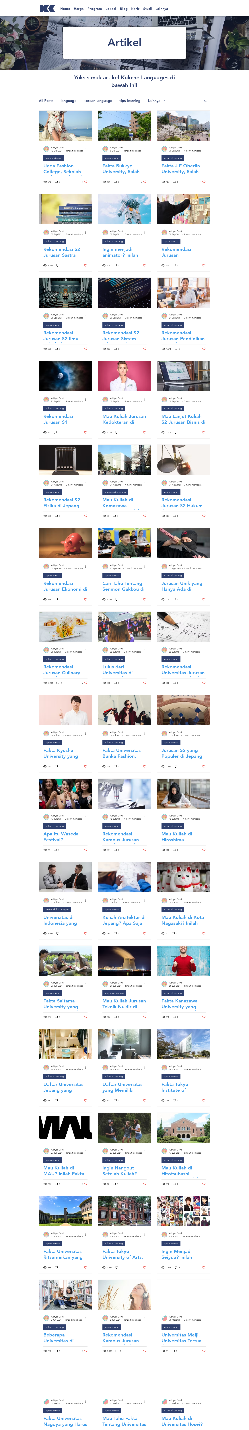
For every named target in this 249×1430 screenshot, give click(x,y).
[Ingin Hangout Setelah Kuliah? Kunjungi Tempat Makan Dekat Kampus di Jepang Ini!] (124, 1128)
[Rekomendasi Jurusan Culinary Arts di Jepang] (65, 627)
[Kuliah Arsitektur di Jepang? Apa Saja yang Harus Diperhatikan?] (124, 877)
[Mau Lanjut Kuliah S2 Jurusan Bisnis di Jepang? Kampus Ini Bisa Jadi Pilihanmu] (183, 376)
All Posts (46, 100)
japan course (112, 158)
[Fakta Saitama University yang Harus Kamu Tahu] (65, 961)
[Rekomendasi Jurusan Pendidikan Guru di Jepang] (183, 293)
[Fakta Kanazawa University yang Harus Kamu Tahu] (183, 961)
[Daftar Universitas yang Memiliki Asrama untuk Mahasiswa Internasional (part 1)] (124, 1044)
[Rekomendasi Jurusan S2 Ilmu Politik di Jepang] (65, 293)
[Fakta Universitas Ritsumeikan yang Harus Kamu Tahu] (65, 1211)
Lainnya (154, 100)
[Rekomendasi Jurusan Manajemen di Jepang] (183, 209)
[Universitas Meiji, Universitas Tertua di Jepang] (183, 1295)
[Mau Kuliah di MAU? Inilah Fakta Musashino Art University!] (65, 1128)
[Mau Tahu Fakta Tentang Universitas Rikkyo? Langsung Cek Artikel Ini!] (124, 1378)
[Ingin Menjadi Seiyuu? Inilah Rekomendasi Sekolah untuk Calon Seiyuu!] (183, 1211)
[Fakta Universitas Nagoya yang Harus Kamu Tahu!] (65, 1378)
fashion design (54, 158)
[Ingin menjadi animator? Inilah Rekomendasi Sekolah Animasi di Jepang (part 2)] (124, 209)
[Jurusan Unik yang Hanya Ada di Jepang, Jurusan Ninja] (183, 543)
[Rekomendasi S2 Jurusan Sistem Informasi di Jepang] (124, 293)
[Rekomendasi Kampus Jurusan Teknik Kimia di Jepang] (124, 794)
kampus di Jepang (115, 492)
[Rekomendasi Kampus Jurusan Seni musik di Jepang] (124, 1295)
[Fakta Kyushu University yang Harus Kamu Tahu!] (65, 710)
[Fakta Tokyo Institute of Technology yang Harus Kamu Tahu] (183, 1044)
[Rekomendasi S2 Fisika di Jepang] (65, 460)
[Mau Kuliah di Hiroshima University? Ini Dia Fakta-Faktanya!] (183, 794)
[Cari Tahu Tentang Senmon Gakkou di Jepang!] (124, 543)
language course (114, 993)
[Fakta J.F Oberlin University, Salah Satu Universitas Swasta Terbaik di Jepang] (183, 126)
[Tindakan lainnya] (87, 149)
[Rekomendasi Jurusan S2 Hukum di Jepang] (183, 460)
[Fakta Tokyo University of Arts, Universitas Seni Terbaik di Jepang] (124, 1211)
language (68, 100)
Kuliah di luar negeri (57, 909)
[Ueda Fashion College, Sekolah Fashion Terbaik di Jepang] (65, 126)
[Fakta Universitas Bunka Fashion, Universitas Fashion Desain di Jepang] (124, 710)
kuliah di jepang (173, 158)
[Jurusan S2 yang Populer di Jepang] (183, 710)
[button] (79, 8)
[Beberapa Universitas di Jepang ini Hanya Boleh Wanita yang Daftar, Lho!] (65, 1295)
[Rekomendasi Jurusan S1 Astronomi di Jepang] (65, 376)
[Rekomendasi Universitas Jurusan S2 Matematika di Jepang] (183, 627)
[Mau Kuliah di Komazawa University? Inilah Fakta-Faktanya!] (124, 460)
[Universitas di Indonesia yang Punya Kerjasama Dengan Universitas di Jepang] (65, 877)
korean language (98, 100)
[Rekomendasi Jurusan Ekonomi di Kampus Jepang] (65, 543)
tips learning (130, 100)
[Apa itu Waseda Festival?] (65, 794)
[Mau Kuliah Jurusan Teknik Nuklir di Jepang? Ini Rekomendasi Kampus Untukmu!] (124, 961)
